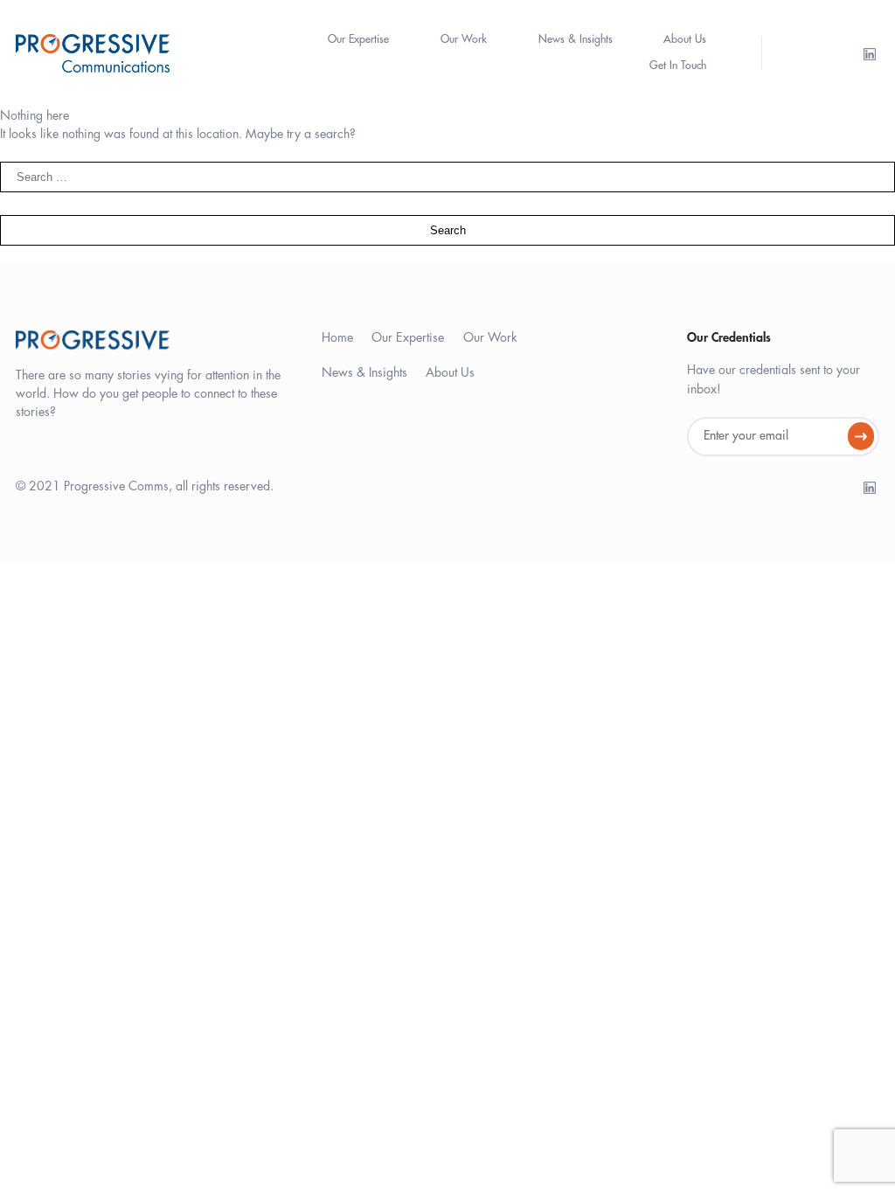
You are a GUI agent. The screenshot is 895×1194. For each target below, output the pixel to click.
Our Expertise (358, 39)
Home (337, 337)
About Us (684, 39)
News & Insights (575, 39)
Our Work (464, 39)
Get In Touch (677, 65)
